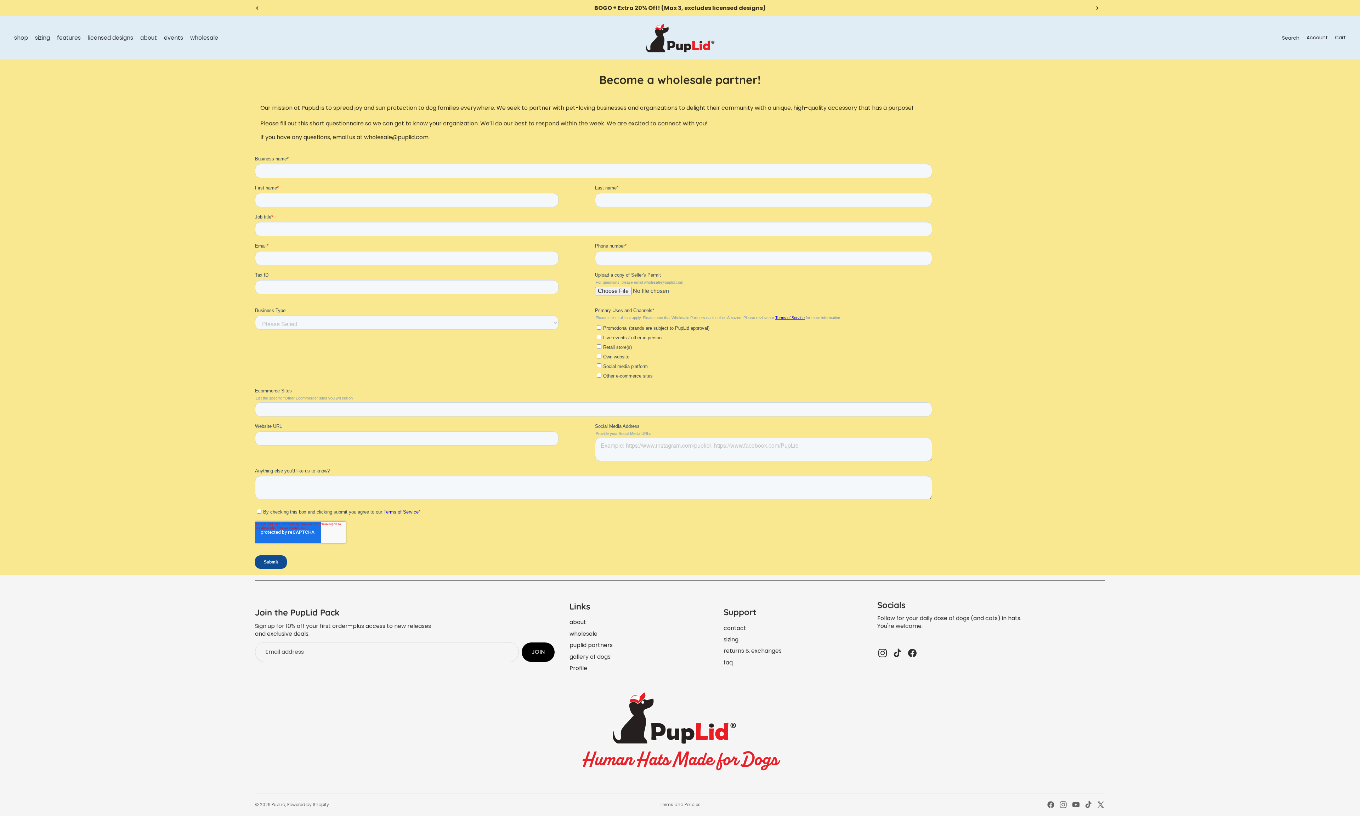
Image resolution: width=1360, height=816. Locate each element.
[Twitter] (1100, 804)
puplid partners (591, 645)
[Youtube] (1076, 804)
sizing (731, 639)
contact (735, 628)
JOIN (538, 652)
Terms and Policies (680, 804)
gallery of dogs (590, 657)
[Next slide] (1097, 8)
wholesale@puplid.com (396, 137)
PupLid (278, 804)
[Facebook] (1051, 804)
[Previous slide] (257, 8)
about (578, 622)
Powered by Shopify (308, 804)
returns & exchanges (753, 651)
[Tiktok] (1088, 804)
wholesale (583, 634)
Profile (578, 668)
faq (728, 662)
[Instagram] (1063, 804)
